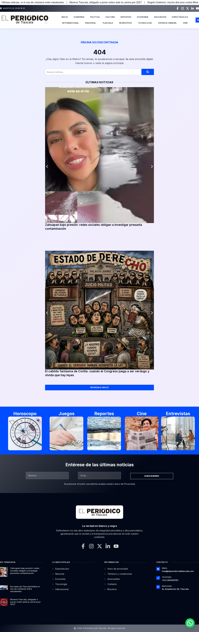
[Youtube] (197, 8)
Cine (185, 23)
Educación (160, 17)
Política (95, 17)
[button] (47, 167)
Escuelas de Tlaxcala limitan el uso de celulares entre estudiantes (25, 589)
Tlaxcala (107, 23)
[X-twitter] (187, 8)
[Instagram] (182, 8)
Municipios (125, 23)
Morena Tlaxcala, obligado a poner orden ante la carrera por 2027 (65, 2)
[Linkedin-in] (192, 8)
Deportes (125, 17)
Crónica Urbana (167, 23)
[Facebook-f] (177, 8)
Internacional (70, 23)
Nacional (90, 23)
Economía (142, 17)
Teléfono (166, 577)
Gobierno (79, 17)
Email (164, 568)
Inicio (64, 17)
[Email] (158, 569)
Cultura (110, 17)
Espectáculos (180, 17)
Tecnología (145, 23)
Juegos (66, 413)
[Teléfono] (158, 578)
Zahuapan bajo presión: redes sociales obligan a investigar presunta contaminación (24, 570)
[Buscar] (147, 72)
